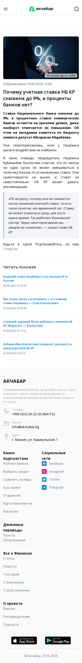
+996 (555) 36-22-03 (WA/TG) (33, 414)
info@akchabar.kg (25, 427)
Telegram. (10, 249)
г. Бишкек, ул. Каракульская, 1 (35, 439)
